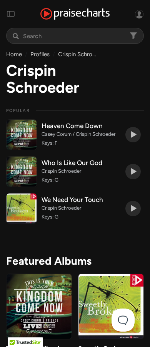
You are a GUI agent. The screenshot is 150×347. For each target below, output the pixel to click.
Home (14, 54)
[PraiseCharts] (75, 14)
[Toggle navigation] (10, 13)
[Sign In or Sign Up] (139, 13)
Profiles (40, 54)
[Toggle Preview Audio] (133, 134)
